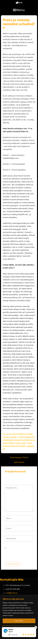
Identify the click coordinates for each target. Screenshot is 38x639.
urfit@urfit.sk (11, 593)
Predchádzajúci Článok (19, 457)
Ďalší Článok (19, 462)
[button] (19, 10)
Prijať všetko (19, 621)
